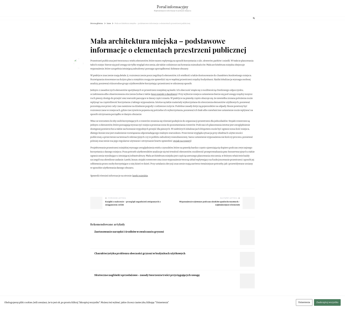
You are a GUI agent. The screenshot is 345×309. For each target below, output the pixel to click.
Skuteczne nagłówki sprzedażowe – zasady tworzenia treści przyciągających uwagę (147, 275)
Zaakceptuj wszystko (327, 302)
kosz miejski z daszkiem (164, 94)
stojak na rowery (182, 141)
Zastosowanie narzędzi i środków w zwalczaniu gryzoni (129, 231)
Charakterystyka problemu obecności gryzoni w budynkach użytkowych (139, 253)
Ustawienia (304, 302)
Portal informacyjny (172, 6)
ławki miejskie (140, 175)
